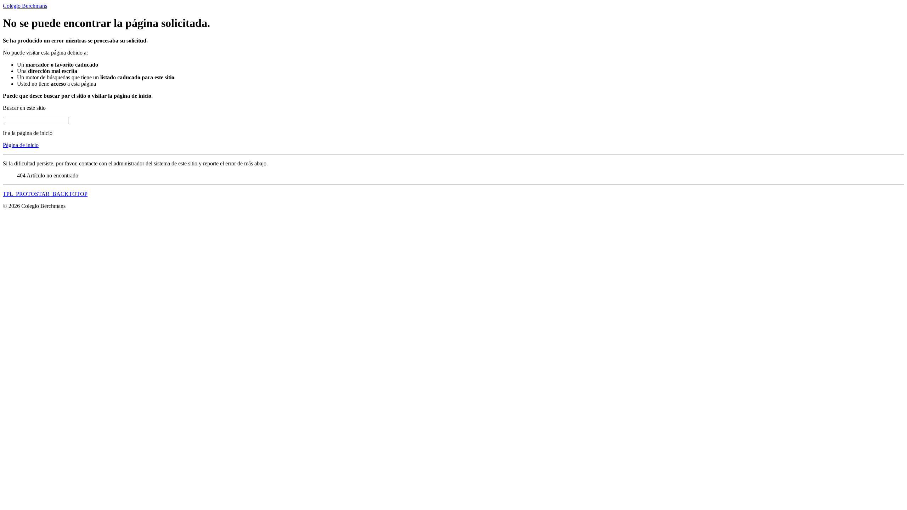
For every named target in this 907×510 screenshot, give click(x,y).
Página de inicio (21, 145)
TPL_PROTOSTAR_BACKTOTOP (45, 194)
